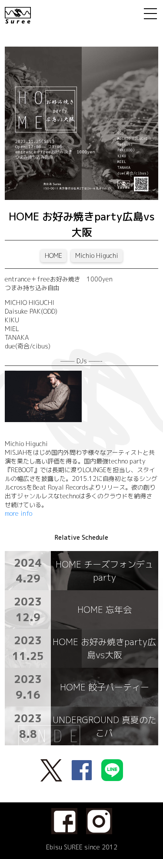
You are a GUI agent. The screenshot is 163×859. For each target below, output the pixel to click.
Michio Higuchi (96, 255)
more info (18, 513)
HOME (53, 255)
